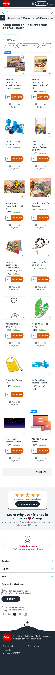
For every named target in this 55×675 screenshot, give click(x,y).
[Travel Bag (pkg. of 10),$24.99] (14, 364)
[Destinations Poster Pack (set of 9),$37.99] (14, 187)
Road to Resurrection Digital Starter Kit (13, 82)
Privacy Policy (9, 646)
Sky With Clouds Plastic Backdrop (39, 381)
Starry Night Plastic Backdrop (13, 440)
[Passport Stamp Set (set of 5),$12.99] (14, 125)
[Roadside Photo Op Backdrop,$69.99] (40, 187)
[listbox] (28, 46)
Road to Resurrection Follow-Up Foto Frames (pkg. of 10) (14, 266)
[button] (10, 45)
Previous (4, 543)
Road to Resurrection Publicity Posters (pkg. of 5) (39, 145)
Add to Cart (17, 97)
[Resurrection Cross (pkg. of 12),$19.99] (40, 246)
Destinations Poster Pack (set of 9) (14, 206)
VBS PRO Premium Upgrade (40, 440)
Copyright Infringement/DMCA (11, 651)
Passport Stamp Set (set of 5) (13, 142)
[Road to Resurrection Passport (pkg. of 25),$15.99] (40, 64)
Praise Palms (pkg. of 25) (40, 325)
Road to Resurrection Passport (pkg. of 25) (40, 83)
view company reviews (27, 504)
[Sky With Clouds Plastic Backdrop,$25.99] (40, 364)
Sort (21, 43)
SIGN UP (11, 599)
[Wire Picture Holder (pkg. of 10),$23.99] (14, 308)
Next (50, 543)
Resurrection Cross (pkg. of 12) (40, 263)
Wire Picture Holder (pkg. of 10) (14, 325)
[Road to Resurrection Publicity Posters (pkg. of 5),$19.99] (40, 125)
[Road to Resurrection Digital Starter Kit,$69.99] (14, 64)
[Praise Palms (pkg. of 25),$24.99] (40, 308)
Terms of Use (33, 646)
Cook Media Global (32, 638)
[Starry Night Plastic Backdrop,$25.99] (14, 423)
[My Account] (33, 3)
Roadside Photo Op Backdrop (40, 204)
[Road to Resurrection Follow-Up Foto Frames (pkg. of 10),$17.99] (14, 246)
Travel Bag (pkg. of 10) (14, 381)
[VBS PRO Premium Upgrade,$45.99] (40, 423)
